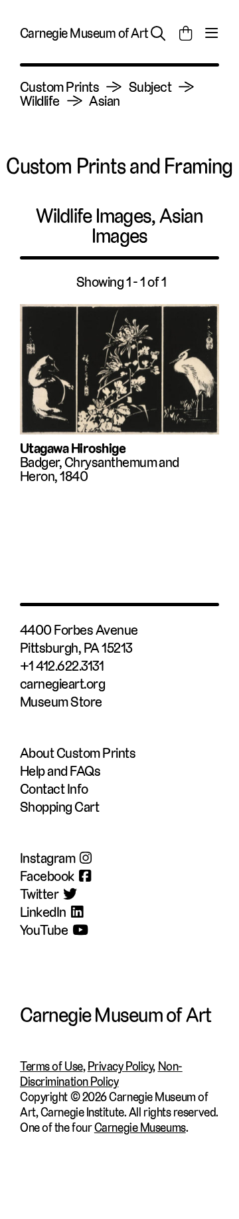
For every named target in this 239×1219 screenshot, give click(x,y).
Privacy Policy (120, 1066)
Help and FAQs (60, 771)
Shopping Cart (59, 807)
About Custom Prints (77, 753)
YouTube (44, 930)
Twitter (39, 894)
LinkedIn (43, 912)
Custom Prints (59, 87)
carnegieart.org (62, 684)
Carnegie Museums (140, 1127)
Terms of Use (51, 1066)
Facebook (47, 876)
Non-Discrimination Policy (101, 1074)
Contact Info (54, 789)
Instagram (47, 858)
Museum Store (61, 702)
